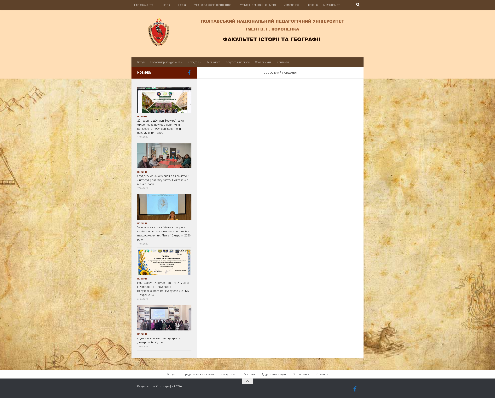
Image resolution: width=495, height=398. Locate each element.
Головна (312, 4)
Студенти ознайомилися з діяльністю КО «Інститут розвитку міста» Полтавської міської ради (164, 180)
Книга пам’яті (331, 4)
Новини (142, 116)
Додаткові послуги (238, 62)
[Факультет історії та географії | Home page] (247, 31)
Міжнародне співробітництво (212, 4)
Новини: (144, 73)
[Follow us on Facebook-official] (189, 72)
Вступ (141, 62)
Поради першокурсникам (166, 62)
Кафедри (193, 62)
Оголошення (263, 62)
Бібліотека (213, 62)
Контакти (283, 62)
